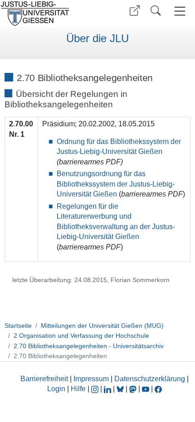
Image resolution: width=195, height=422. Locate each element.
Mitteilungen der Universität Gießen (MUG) (102, 325)
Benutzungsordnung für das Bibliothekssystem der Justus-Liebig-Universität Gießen (116, 184)
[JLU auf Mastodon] (133, 389)
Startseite (18, 325)
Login (57, 389)
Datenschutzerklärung (149, 379)
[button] (135, 10)
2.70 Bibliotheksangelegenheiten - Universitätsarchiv (89, 346)
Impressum (91, 379)
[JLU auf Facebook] (158, 389)
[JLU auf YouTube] (145, 389)
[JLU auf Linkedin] (108, 389)
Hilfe (78, 389)
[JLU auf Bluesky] (121, 389)
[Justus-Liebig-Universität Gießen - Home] (47, 13)
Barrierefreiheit (44, 379)
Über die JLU (97, 38)
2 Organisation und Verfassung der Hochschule (81, 335)
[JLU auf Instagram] (95, 389)
